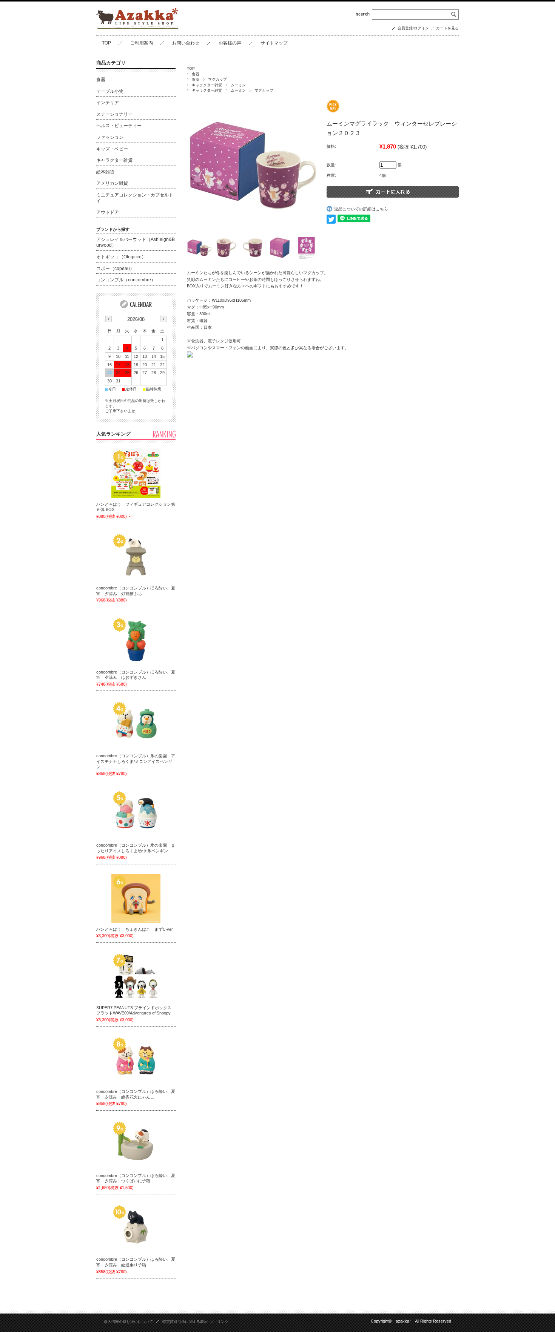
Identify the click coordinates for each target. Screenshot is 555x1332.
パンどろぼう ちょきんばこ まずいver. (135, 929)
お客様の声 (230, 43)
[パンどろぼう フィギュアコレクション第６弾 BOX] (135, 473)
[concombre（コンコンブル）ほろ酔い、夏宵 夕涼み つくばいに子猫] (135, 1144)
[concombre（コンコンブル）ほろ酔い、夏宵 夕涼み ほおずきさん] (135, 641)
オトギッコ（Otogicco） (121, 256)
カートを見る (447, 28)
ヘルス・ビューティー (119, 125)
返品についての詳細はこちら (361, 209)
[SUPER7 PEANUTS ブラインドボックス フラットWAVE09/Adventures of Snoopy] (135, 976)
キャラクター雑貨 (207, 85)
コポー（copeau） (115, 268)
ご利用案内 (141, 43)
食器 (195, 74)
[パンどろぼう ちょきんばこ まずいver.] (135, 898)
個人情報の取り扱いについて (128, 1322)
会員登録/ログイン (413, 28)
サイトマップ (274, 43)
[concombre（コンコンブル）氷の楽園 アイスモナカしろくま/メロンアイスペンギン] (135, 724)
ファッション (109, 137)
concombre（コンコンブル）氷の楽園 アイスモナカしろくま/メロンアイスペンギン (135, 761)
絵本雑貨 (105, 172)
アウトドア (107, 212)
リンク (222, 1322)
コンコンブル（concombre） (126, 279)
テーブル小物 (109, 91)
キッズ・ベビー (112, 149)
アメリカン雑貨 (112, 183)
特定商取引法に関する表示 (185, 1322)
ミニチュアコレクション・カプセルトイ (134, 198)
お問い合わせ (185, 43)
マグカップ (217, 79)
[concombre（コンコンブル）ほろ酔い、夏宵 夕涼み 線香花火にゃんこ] (135, 1060)
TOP (106, 43)
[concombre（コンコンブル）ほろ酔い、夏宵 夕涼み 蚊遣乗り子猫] (135, 1228)
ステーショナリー (114, 114)
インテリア (107, 102)
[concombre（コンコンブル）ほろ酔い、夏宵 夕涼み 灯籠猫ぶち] (135, 557)
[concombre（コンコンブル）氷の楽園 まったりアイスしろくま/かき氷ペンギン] (135, 814)
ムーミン (238, 85)
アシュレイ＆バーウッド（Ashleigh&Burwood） (135, 242)
